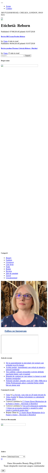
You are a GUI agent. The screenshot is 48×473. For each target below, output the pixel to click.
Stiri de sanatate (12, 273)
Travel (8, 276)
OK (3, 471)
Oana (5, 41)
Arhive (3, 456)
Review (9, 271)
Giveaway (10, 262)
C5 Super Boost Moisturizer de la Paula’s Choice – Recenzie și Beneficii (26, 402)
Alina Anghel (11, 397)
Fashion (9, 260)
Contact (9, 8)
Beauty (8, 258)
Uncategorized (11, 278)
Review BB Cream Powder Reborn (13, 36)
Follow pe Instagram (16, 331)
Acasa (8, 6)
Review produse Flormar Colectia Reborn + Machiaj (19, 48)
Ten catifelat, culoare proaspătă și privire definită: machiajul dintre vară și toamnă (25, 373)
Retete (8, 269)
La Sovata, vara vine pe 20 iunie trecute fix (29, 395)
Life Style (10, 264)
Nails (8, 267)
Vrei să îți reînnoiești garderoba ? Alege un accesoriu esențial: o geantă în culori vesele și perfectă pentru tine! (26, 408)
